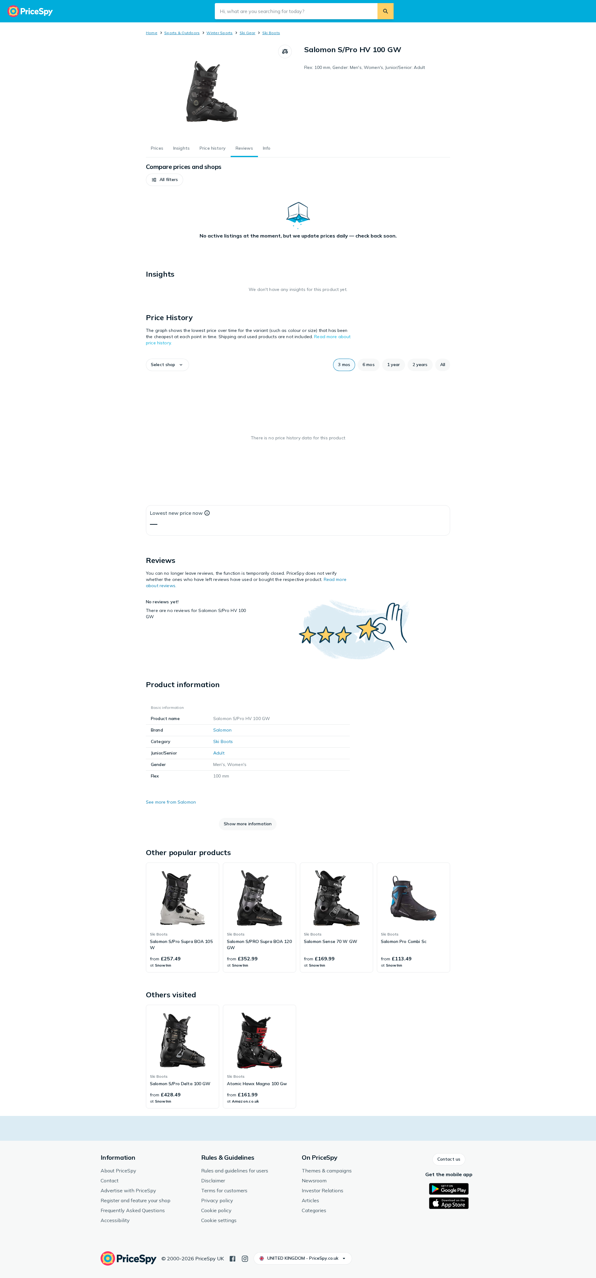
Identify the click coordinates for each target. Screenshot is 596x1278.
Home (151, 32)
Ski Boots (271, 32)
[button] (164, 180)
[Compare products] (285, 51)
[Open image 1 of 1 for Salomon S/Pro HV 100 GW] (212, 91)
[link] (182, 917)
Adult (218, 753)
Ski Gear (247, 32)
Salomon (222, 730)
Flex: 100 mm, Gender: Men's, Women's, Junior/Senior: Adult (364, 67)
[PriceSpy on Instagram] (245, 1258)
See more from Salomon (171, 802)
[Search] (385, 11)
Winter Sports (219, 32)
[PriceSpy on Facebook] (232, 1258)
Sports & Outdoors (182, 32)
